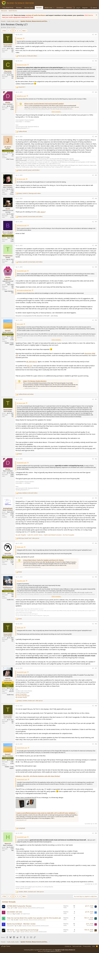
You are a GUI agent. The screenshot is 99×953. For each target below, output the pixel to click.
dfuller (4, 27)
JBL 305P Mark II (31, 361)
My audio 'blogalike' (21, 535)
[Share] (93, 35)
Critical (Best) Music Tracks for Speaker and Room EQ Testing (43, 560)
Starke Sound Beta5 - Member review (21, 924)
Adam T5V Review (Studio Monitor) (35, 381)
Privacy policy (87, 946)
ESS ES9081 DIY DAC (14, 912)
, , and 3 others (30, 216)
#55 (96, 577)
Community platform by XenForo (39, 949)
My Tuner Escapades (68, 535)
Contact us (68, 946)
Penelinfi (91, 919)
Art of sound (90, 925)
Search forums (13, 11)
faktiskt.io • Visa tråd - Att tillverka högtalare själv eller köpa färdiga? (38, 776)
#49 (96, 267)
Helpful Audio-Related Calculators (53, 535)
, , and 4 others (27, 56)
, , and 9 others (30, 262)
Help (93, 946)
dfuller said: (20, 547)
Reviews (19, 8)
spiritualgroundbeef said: (24, 290)
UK (13, 564)
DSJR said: (19, 38)
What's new (48, 8)
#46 (96, 198)
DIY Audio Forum (25, 914)
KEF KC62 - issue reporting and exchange (22, 930)
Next (23, 30)
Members (69, 8)
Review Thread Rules (21, 694)
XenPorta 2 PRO (42, 951)
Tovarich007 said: (22, 271)
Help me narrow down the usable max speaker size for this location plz (34, 918)
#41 (96, 34)
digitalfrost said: (21, 96)
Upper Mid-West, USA (9, 292)
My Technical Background (22, 696)
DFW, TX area (10, 159)
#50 (96, 320)
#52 (96, 459)
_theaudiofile (10, 926)
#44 (96, 136)
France (12, 194)
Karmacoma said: (22, 65)
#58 (96, 706)
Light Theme (6, 946)
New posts (4, 11)
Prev (4, 30)
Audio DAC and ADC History (34, 535)
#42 (96, 61)
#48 (96, 245)
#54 (96, 543)
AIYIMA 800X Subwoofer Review (19, 906)
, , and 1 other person (28, 538)
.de (13, 517)
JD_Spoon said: (21, 179)
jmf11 (91, 913)
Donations (60, 8)
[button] (53, 7)
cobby (8, 908)
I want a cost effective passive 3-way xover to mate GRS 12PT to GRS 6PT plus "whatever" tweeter (48, 813)
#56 (96, 624)
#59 (96, 744)
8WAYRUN (58, 951)
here (89, 15)
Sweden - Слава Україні (9, 343)
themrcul (9, 914)
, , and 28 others (29, 170)
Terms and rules (77, 946)
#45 (96, 175)
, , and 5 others (28, 493)
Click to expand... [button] (56, 112)
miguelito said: (21, 581)
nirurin (8, 920)
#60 (96, 833)
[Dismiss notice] (96, 15)
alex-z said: (20, 324)
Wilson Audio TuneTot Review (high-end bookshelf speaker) (44, 103)
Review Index (28, 8)
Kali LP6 (29, 366)
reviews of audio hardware (36, 15)
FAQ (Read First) (7, 8)
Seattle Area (10, 599)
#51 (96, 399)
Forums (39, 8)
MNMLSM (9, 932)
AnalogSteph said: (22, 748)
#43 (96, 92)
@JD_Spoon (41, 212)
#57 (96, 668)
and (26, 394)
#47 (96, 221)
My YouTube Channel (21, 697)
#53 (96, 498)
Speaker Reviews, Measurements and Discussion (31, 908)
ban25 (91, 931)
